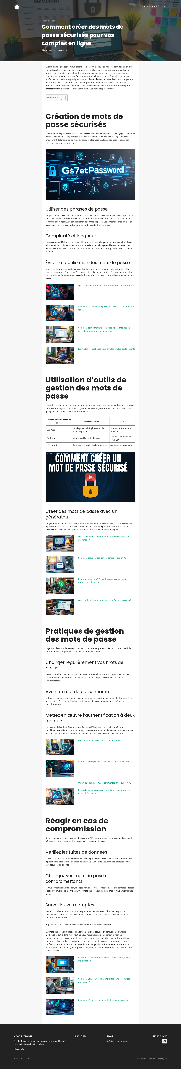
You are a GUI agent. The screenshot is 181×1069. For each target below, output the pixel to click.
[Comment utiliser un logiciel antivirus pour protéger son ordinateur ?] (60, 985)
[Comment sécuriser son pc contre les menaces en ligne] (60, 1007)
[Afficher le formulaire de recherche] (165, 6)
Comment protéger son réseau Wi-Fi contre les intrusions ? (105, 761)
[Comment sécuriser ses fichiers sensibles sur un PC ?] (60, 564)
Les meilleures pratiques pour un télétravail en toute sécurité (106, 349)
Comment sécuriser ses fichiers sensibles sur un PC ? (102, 558)
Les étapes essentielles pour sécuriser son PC (99, 740)
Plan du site (19, 1049)
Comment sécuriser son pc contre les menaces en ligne (104, 1000)
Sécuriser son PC (149, 6)
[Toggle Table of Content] (62, 98)
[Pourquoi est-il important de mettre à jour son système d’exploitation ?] (60, 964)
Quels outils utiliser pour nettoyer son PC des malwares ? (104, 600)
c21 (166, 1059)
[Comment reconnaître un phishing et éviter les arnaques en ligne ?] (60, 313)
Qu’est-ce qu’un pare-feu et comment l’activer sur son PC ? (105, 782)
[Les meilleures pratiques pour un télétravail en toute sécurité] (60, 355)
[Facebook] (164, 1041)
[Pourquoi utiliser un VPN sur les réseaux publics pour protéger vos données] (60, 586)
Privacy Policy (141, 1059)
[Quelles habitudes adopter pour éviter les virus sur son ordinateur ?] (60, 543)
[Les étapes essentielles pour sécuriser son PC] (60, 747)
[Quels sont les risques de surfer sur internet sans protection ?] (60, 292)
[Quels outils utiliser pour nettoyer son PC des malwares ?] (60, 607)
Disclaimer (151, 1059)
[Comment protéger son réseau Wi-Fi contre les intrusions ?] (60, 768)
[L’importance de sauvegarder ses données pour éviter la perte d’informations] (60, 796)
